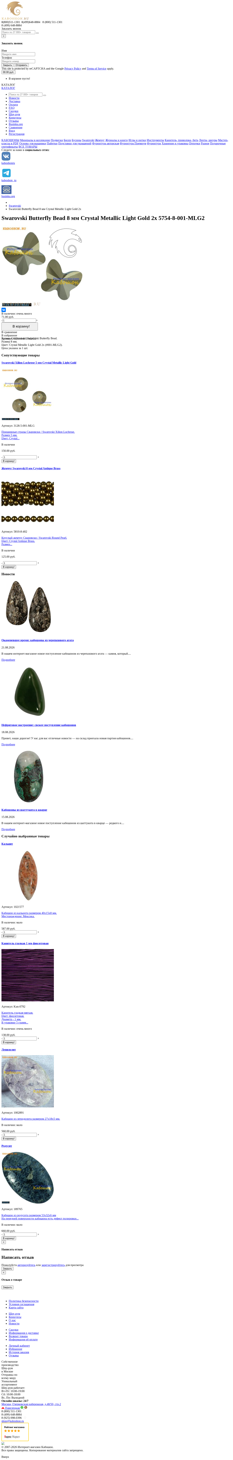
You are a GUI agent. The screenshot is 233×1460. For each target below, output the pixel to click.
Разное (205, 143)
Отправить (21, 65)
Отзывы (14, 120)
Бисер (67, 140)
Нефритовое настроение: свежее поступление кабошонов (38, 725)
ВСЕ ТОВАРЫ (28, 146)
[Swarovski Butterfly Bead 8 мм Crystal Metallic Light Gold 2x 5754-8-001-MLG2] (42, 306)
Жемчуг (100, 140)
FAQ (12, 107)
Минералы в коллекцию (35, 140)
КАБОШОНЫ (10, 140)
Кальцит (7, 843)
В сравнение (9, 332)
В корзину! (20, 326)
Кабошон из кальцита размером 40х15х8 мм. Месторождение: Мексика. (29, 914)
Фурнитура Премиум (133, 143)
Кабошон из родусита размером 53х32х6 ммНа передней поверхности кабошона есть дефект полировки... (40, 1217)
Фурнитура (154, 143)
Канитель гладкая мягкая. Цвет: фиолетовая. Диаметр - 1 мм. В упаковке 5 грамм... (17, 1017)
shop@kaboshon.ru (12, 1421)
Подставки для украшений (74, 143)
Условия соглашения (21, 1304)
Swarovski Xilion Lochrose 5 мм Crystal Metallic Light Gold (38, 362)
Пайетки (52, 143)
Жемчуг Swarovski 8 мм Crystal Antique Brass (30, 468)
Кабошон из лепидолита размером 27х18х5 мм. (30, 1118)
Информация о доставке (24, 1332)
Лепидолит (8, 1049)
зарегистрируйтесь (53, 1265)
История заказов (19, 1352)
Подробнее (8, 659)
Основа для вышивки (32, 143)
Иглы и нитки (137, 140)
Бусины (76, 140)
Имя (4, 50)
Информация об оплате (23, 1339)
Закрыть (7, 65)
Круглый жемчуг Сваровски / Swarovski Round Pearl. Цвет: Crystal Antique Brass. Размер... (34, 541)
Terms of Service (96, 68)
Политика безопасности (24, 1301)
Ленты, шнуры (208, 140)
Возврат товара (18, 1336)
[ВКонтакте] (3, 310)
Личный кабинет (19, 1345)
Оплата (13, 104)
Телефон (6, 57)
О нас (12, 1320)
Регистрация (16, 134)
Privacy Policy (72, 68)
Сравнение (15, 127)
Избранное (15, 1348)
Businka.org (16, 124)
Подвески (57, 140)
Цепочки (194, 143)
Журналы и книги (116, 140)
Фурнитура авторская (105, 143)
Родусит (6, 1145)
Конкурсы (15, 117)
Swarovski (88, 140)
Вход (12, 130)
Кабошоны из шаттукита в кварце (24, 809)
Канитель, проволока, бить (181, 140)
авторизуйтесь (26, 1265)
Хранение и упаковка (175, 143)
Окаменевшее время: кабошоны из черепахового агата (37, 640)
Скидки (13, 111)
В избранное (9, 335)
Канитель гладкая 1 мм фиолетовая (25, 943)
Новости (14, 98)
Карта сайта (16, 1307)
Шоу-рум (14, 114)
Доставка (14, 101)
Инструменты (155, 140)
